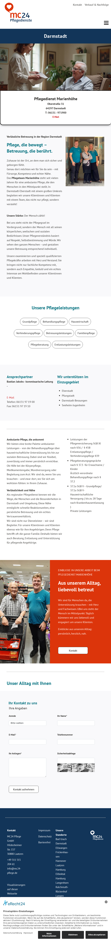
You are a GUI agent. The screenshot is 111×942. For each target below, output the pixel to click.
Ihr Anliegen (15, 753)
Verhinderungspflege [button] (28, 333)
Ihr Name (62, 715)
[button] (106, 23)
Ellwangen (61, 848)
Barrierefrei (44, 842)
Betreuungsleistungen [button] (59, 333)
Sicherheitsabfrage (66, 753)
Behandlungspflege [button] (54, 321)
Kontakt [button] (73, 650)
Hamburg (61, 878)
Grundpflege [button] (29, 321)
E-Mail (56, 116)
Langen (60, 895)
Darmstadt (61, 843)
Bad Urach (61, 839)
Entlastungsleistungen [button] (67, 344)
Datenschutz (45, 836)
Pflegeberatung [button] (40, 344)
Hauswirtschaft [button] (80, 321)
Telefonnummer (65, 734)
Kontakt (77, 4)
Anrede (12, 715)
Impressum (44, 830)
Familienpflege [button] (86, 333)
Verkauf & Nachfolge (97, 4)
